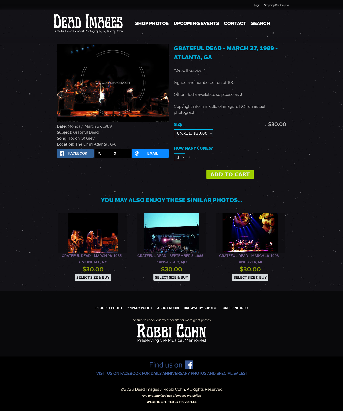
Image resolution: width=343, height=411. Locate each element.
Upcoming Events (196, 23)
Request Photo (108, 308)
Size (178, 124)
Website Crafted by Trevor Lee (172, 402)
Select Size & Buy (93, 277)
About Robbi (168, 308)
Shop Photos (152, 23)
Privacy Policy (139, 308)
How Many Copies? (193, 148)
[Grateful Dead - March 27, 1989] (113, 120)
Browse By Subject (201, 308)
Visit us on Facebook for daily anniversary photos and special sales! (171, 373)
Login (257, 5)
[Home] (88, 23)
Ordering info (235, 308)
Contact (235, 23)
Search (260, 23)
